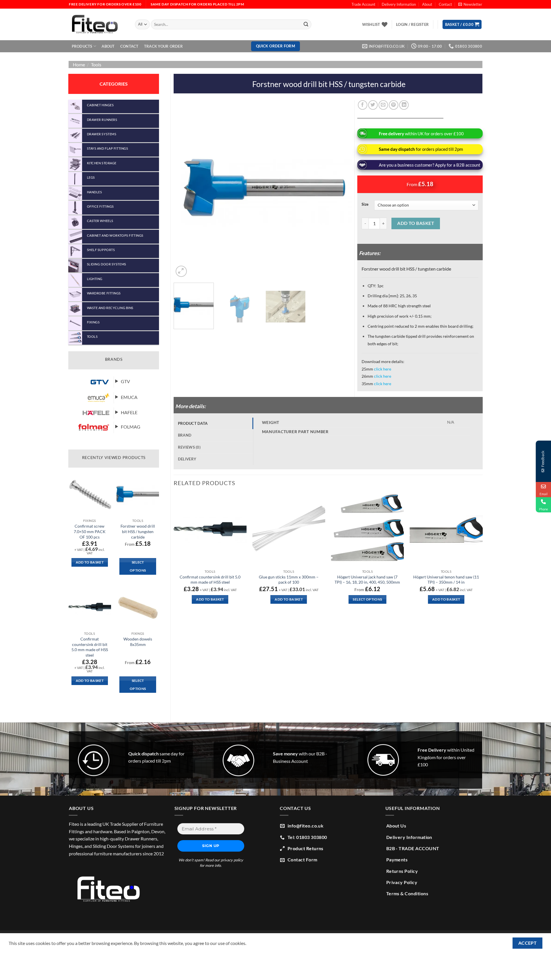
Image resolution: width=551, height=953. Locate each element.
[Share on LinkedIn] (404, 105)
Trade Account (363, 4)
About (427, 4)
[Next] (340, 189)
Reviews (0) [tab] (189, 447)
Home (79, 64)
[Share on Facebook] (362, 105)
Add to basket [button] (90, 562)
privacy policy (232, 860)
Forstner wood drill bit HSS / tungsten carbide (138, 531)
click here (382, 368)
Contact (445, 4)
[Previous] (184, 189)
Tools (96, 64)
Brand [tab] (184, 435)
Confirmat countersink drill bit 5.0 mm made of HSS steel (89, 646)
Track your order (163, 46)
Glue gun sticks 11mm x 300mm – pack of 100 (289, 579)
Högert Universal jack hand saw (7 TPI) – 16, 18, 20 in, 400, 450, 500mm (367, 579)
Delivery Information (399, 4)
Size (365, 204)
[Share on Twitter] (373, 105)
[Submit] (306, 24)
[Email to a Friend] (383, 105)
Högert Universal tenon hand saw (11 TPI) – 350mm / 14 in (446, 579)
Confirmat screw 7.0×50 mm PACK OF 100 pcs (90, 531)
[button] (470, 4)
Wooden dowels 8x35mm (137, 641)
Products (82, 46)
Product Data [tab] (192, 423)
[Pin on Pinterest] (393, 105)
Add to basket (415, 223)
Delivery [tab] (187, 459)
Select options (138, 566)
